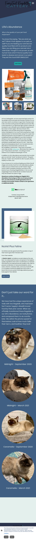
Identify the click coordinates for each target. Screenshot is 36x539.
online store (15, 149)
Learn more (5, 276)
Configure (6, 533)
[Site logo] (18, 4)
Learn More (18, 63)
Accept (6, 537)
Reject (12, 537)
